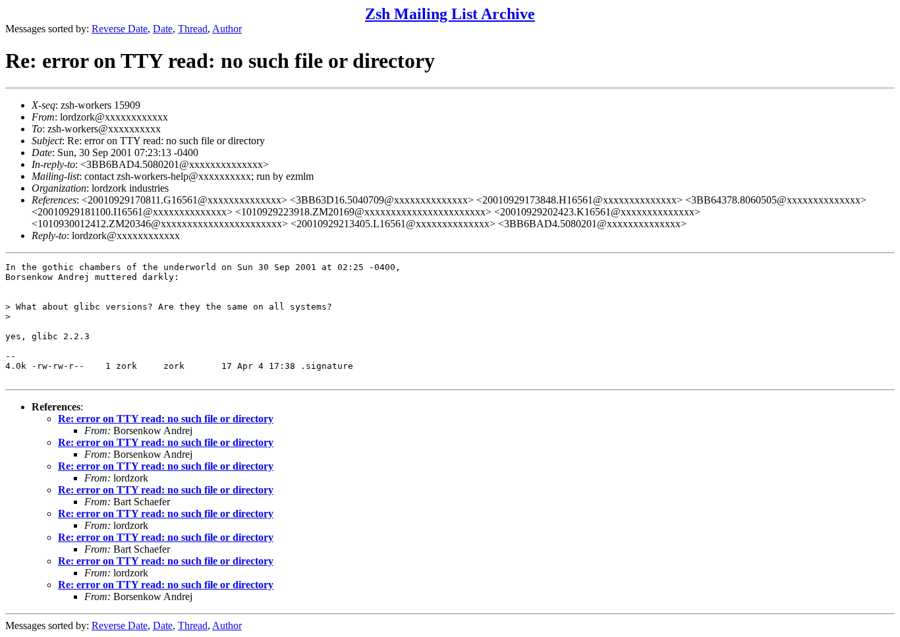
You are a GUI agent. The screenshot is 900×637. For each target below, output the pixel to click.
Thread (193, 28)
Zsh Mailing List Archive (450, 13)
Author (227, 28)
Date (163, 28)
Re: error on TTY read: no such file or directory (165, 418)
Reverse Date (120, 28)
